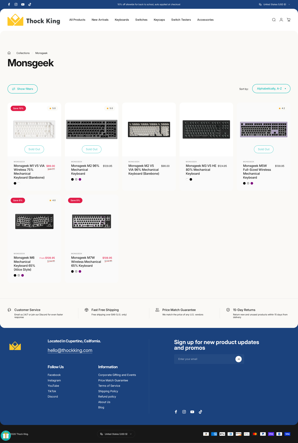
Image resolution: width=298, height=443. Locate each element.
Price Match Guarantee (113, 380)
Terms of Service (109, 385)
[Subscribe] (238, 359)
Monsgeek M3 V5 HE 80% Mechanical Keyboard (201, 169)
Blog (101, 407)
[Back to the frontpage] (9, 53)
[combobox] (274, 4)
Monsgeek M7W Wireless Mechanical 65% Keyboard (86, 261)
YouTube (53, 385)
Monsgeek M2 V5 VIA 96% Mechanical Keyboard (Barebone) (143, 169)
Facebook (54, 375)
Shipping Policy (108, 391)
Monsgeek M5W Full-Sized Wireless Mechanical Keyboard (257, 171)
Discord (53, 396)
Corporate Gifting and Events (117, 375)
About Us (104, 402)
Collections (23, 53)
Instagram (54, 380)
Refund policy (107, 396)
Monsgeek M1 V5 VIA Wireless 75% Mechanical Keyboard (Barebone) (29, 171)
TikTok (52, 391)
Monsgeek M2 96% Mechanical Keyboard (85, 169)
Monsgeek (19, 162)
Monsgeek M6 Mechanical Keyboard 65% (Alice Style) (24, 263)
